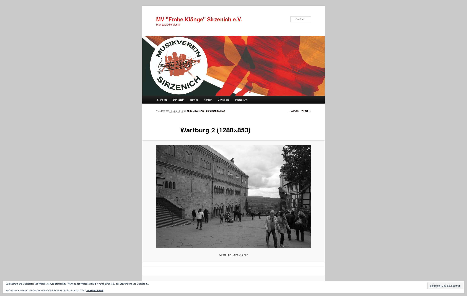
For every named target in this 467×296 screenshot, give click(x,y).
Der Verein (178, 99)
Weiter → (306, 110)
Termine (194, 99)
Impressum (241, 99)
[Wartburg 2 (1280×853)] (233, 196)
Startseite (162, 99)
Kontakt (208, 99)
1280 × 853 (192, 110)
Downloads (223, 99)
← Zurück (294, 110)
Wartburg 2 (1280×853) (213, 110)
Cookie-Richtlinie (94, 290)
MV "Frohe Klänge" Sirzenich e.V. (199, 19)
